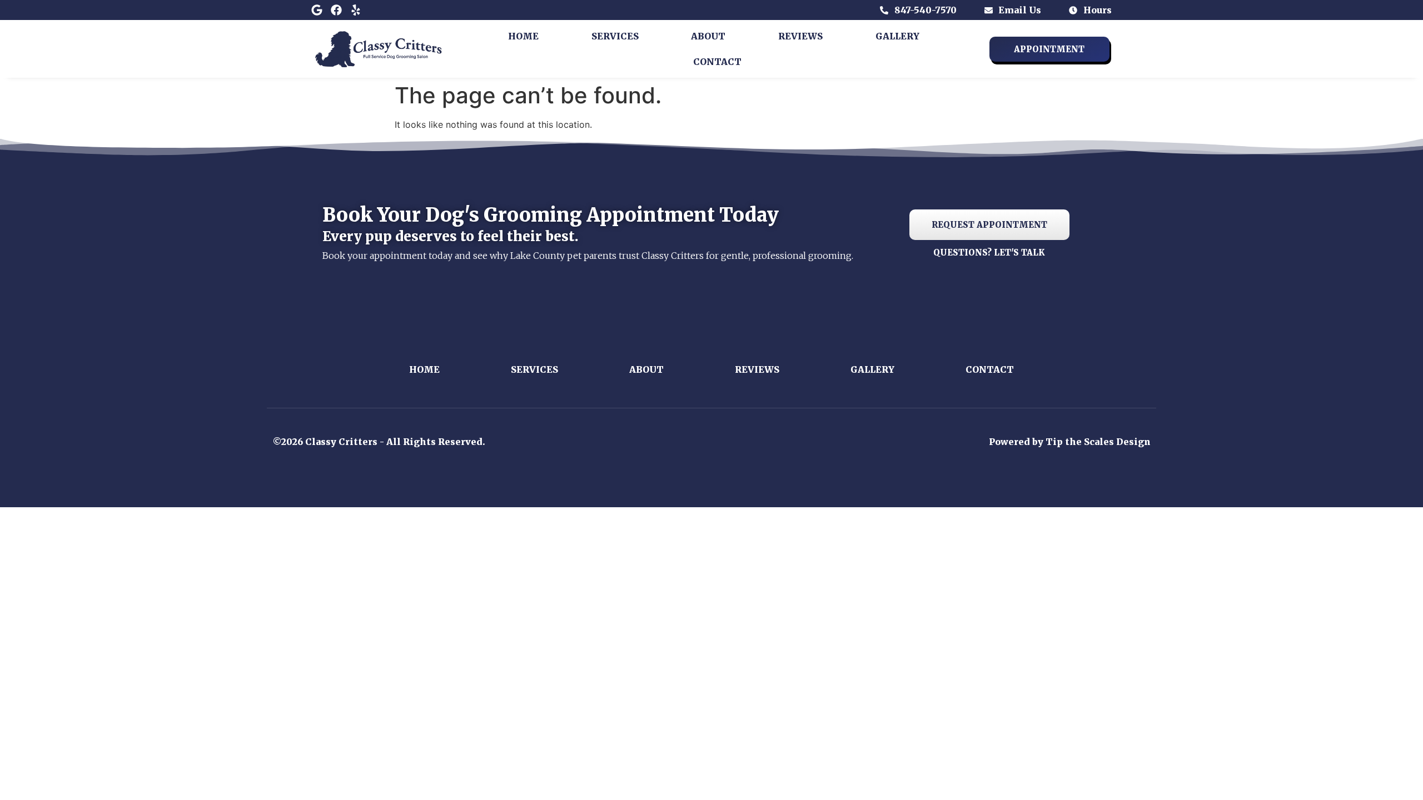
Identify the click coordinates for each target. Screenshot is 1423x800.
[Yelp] (355, 10)
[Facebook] (336, 10)
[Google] (316, 10)
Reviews (800, 36)
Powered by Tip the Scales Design (1070, 441)
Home (523, 36)
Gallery (897, 36)
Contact (717, 61)
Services (615, 36)
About (708, 36)
